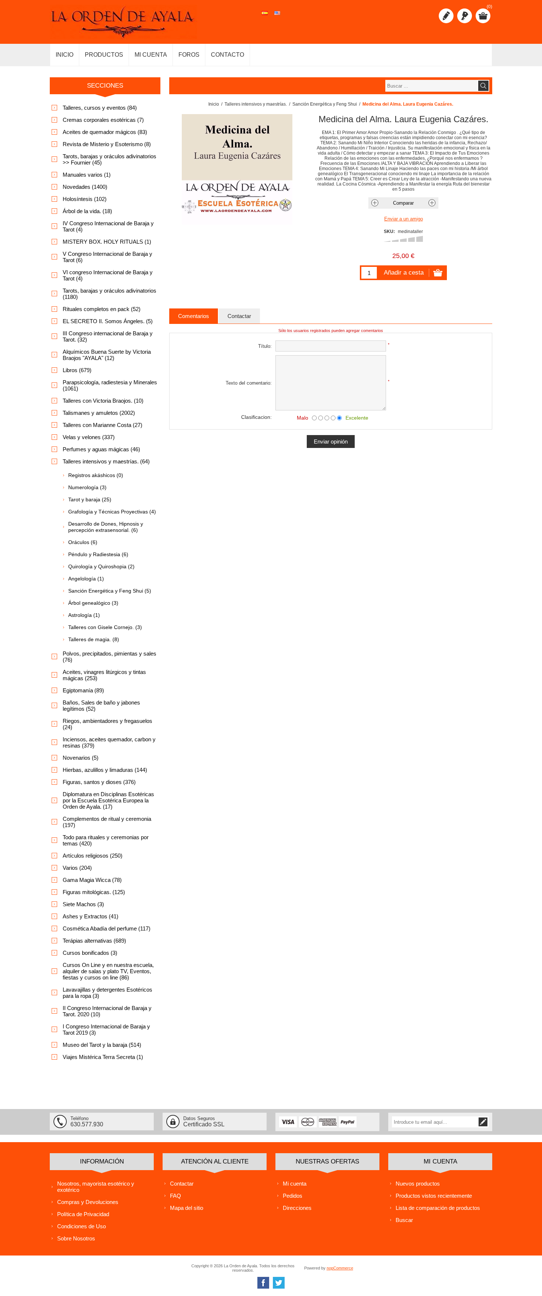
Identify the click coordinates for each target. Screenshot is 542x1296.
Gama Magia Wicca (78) (92, 880)
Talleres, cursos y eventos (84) (100, 108)
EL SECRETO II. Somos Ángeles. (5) (108, 321)
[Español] (265, 17)
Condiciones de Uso (81, 1226)
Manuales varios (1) (87, 175)
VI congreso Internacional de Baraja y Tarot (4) (108, 275)
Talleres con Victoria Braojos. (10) (103, 401)
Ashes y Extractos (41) (90, 916)
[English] (277, 17)
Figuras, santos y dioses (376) (99, 782)
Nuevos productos (418, 1183)
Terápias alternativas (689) (94, 940)
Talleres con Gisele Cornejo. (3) (105, 627)
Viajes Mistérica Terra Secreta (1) (103, 1057)
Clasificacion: (256, 417)
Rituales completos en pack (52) (101, 309)
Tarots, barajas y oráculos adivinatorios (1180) (109, 293)
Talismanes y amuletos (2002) (99, 413)
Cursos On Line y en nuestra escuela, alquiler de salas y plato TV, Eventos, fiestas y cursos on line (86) (108, 971)
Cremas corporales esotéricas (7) (103, 120)
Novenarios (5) (80, 758)
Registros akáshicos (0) (95, 475)
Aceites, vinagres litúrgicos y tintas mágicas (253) (104, 675)
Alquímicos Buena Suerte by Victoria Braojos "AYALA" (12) (107, 355)
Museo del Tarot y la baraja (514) (102, 1045)
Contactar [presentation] (239, 316)
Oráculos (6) (82, 542)
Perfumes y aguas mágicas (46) (101, 449)
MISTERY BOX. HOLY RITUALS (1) (107, 242)
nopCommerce (340, 1268)
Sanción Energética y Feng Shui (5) (109, 591)
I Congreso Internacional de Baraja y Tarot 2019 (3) (106, 1029)
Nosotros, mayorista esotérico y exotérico (95, 1186)
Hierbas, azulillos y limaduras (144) (105, 770)
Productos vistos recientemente (434, 1196)
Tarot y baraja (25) (89, 499)
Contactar (182, 1183)
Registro (446, 15)
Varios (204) (77, 868)
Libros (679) (77, 370)
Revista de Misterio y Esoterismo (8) (107, 144)
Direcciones (297, 1208)
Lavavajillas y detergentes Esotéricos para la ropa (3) (107, 992)
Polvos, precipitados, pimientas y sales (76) (109, 656)
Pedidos (292, 1196)
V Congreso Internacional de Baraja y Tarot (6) (107, 257)
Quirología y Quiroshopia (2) (101, 566)
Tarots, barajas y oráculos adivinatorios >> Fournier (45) (109, 159)
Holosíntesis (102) (85, 199)
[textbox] (431, 86)
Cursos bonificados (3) (90, 953)
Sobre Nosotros (76, 1238)
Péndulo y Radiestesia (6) (98, 554)
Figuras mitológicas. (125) (94, 892)
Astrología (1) (84, 615)
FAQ (175, 1196)
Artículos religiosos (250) (92, 855)
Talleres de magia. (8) (93, 639)
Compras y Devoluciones (87, 1202)
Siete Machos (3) (83, 904)
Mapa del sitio (186, 1208)
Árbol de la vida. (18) (87, 211)
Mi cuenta (294, 1183)
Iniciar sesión (464, 15)
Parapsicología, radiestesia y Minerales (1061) (110, 385)
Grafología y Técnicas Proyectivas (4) (112, 512)
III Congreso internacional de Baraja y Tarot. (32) (108, 336)
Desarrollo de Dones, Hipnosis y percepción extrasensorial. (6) (105, 527)
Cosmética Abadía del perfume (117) (106, 928)
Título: (265, 346)
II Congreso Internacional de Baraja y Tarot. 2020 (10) (107, 1011)
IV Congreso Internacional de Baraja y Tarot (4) (108, 226)
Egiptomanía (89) (83, 690)
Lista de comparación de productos (438, 1208)
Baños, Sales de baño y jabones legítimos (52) (101, 705)
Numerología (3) (87, 487)
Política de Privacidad (83, 1214)
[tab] (193, 316)
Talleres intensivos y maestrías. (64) (106, 461)
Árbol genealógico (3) (93, 603)
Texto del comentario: (249, 383)
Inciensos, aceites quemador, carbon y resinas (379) (109, 742)
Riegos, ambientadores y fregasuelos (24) (107, 724)
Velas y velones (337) (89, 437)
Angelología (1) (86, 579)
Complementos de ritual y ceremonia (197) (107, 822)
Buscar (404, 1220)
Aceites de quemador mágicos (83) (105, 132)
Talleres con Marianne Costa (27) (102, 425)
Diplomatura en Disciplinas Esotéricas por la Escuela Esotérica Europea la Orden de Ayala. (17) (108, 800)
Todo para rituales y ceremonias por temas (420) (106, 840)
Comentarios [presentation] (193, 316)
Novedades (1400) (85, 187)
